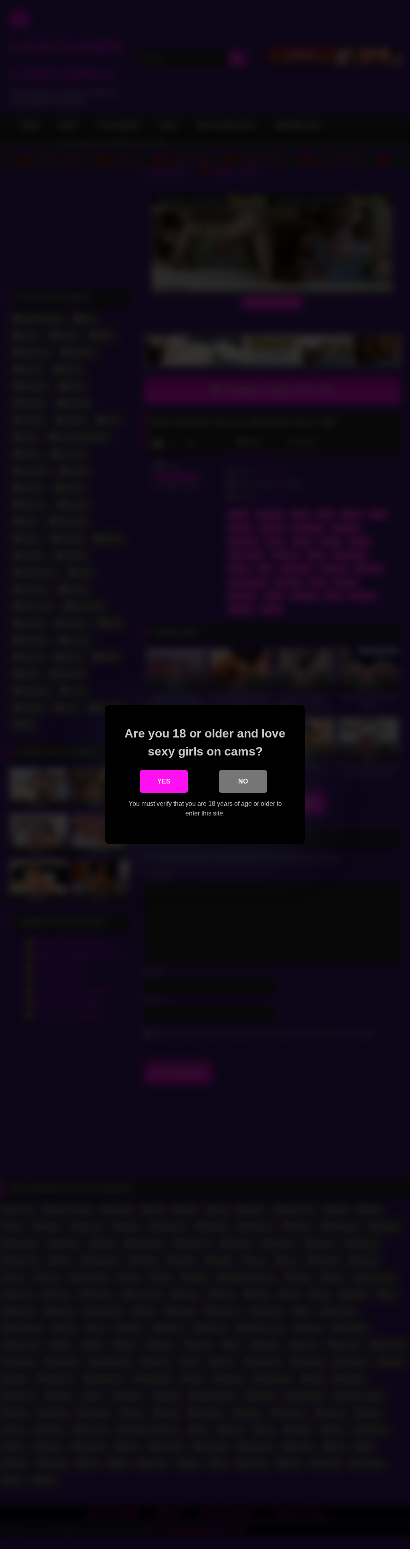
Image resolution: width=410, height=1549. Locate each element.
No (243, 781)
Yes (164, 781)
